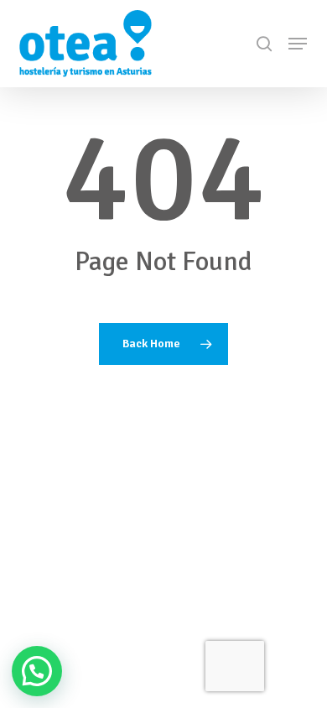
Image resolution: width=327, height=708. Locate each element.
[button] (297, 43)
